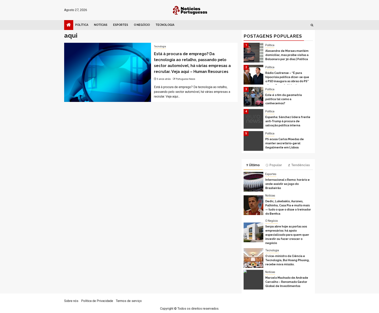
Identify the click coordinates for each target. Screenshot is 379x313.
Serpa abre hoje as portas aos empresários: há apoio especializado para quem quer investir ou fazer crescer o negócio (287, 235)
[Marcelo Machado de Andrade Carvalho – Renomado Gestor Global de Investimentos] (253, 280)
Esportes (120, 24)
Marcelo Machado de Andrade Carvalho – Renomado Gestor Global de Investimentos (286, 282)
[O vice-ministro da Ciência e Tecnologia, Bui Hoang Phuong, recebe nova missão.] (253, 258)
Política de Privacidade (97, 301)
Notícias (100, 24)
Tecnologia (165, 24)
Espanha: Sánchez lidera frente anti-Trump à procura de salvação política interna (287, 121)
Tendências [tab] (300, 165)
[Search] (312, 25)
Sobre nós (71, 301)
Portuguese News (185, 79)
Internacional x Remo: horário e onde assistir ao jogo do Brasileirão (287, 184)
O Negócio (142, 24)
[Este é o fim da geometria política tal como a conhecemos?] (253, 97)
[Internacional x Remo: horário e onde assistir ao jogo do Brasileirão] (253, 182)
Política (81, 24)
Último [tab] (254, 165)
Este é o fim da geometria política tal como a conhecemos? (283, 99)
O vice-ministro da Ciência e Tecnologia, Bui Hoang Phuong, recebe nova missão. (287, 260)
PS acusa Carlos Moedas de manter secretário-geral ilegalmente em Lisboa (284, 143)
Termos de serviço (129, 301)
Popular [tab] (275, 165)
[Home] (69, 25)
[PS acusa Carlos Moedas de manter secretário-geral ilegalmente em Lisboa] (253, 141)
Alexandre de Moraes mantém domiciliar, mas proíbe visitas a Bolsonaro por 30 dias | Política (287, 55)
